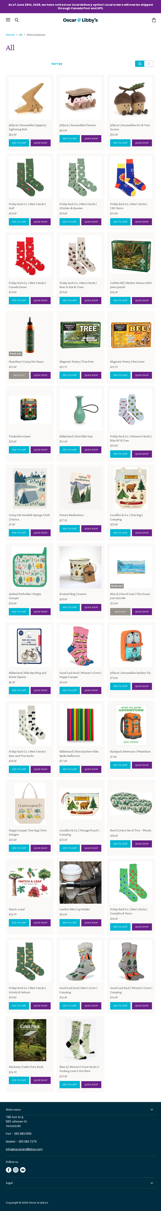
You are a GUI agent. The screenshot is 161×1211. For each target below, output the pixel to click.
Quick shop (40, 142)
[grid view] (139, 64)
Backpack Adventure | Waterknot (130, 751)
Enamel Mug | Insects (72, 593)
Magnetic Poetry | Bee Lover (127, 361)
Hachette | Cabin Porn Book (26, 1066)
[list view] (149, 64)
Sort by (56, 63)
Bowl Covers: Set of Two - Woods (130, 830)
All (20, 34)
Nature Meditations (71, 515)
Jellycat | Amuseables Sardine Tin (130, 672)
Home (10, 34)
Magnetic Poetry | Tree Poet (76, 361)
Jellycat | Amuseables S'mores (77, 125)
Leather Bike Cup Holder (74, 909)
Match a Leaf (17, 909)
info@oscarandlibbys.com (24, 1149)
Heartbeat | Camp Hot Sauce (26, 361)
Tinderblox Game (19, 436)
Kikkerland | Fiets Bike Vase (76, 436)
